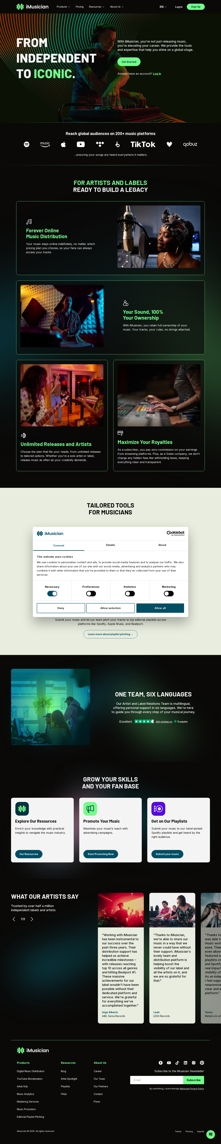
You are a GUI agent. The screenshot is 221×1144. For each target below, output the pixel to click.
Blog (63, 1071)
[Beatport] (117, 144)
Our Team (99, 1078)
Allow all (160, 608)
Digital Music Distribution (30, 1071)
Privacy (189, 1131)
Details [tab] (110, 545)
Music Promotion (26, 1109)
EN (162, 6)
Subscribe (194, 1080)
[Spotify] (26, 144)
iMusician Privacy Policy (192, 1088)
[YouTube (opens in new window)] (169, 1063)
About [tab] (162, 545)
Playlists (65, 1086)
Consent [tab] (58, 545)
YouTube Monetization (29, 1078)
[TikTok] (143, 144)
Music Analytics (25, 1093)
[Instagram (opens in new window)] (194, 1063)
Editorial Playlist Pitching (30, 1116)
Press (97, 1101)
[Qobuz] (190, 144)
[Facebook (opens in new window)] (160, 1063)
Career (98, 1071)
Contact (98, 1093)
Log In (157, 73)
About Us (115, 6)
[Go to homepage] (32, 6)
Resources (95, 6)
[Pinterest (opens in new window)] (202, 1063)
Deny (60, 608)
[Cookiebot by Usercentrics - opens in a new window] (169, 533)
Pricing (80, 6)
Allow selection (110, 608)
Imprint (200, 1131)
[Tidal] (100, 144)
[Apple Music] (63, 144)
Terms (178, 1131)
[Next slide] (32, 919)
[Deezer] (169, 144)
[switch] (91, 593)
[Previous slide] (14, 919)
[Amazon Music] (45, 144)
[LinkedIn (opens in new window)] (185, 1063)
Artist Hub (22, 1086)
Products (62, 6)
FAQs (64, 1093)
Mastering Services (28, 1101)
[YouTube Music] (81, 144)
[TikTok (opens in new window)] (177, 1063)
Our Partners (101, 1086)
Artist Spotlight (69, 1078)
